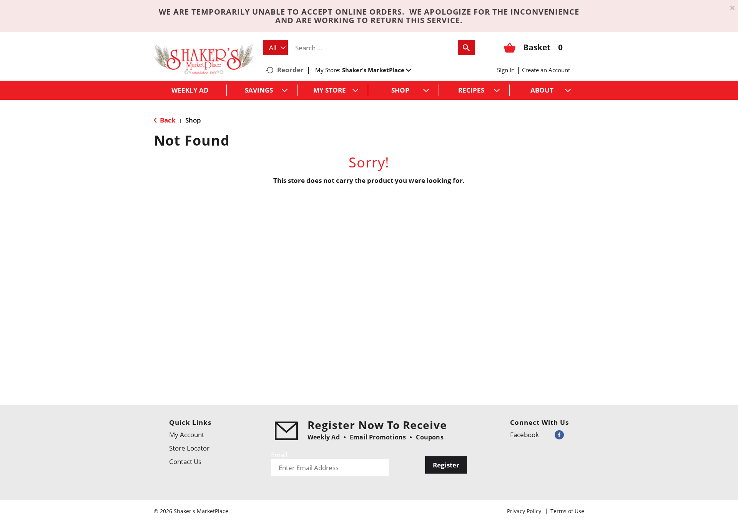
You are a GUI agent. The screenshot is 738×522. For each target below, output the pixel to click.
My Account (186, 434)
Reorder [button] (290, 69)
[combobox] (275, 47)
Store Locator (189, 448)
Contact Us (185, 461)
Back (167, 120)
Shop (193, 120)
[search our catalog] (466, 47)
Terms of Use (567, 511)
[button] (376, 70)
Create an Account (546, 70)
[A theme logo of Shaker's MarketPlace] (204, 58)
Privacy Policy (524, 511)
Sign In (506, 70)
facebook (524, 434)
